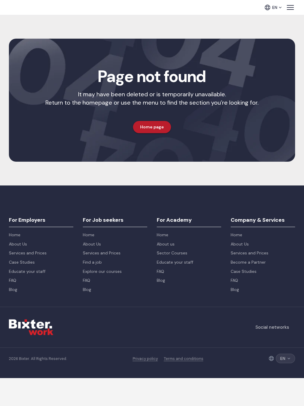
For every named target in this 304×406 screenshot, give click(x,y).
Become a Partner (248, 262)
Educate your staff (27, 271)
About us (166, 244)
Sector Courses (172, 253)
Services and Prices (28, 253)
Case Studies (22, 262)
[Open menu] (290, 7)
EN (274, 7)
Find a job (92, 262)
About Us (18, 244)
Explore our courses (102, 271)
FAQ (12, 280)
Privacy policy (145, 358)
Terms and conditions (183, 358)
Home (14, 234)
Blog (13, 289)
